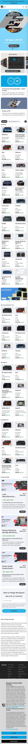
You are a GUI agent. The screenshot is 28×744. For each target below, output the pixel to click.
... (25, 121)
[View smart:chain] (7, 200)
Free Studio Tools (22, 667)
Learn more (14, 3)
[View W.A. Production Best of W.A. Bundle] (21, 183)
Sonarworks (19, 281)
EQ (2, 226)
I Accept (14, 733)
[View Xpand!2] (21, 403)
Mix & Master (18, 155)
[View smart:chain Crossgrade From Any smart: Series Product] (7, 385)
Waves (18, 156)
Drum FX (4, 244)
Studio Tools (11, 667)
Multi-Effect (4, 190)
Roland (4, 174)
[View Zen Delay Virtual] (21, 328)
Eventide (5, 227)
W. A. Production (20, 192)
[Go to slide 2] (12, 48)
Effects (9, 669)
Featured (4, 121)
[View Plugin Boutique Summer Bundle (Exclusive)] (21, 129)
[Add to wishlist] (11, 128)
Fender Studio (20, 245)
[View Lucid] (7, 254)
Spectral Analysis (5, 137)
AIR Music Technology (21, 412)
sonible (4, 209)
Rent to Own (21, 678)
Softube (4, 281)
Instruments (11, 664)
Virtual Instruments (6, 410)
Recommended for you (14, 121)
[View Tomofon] (21, 200)
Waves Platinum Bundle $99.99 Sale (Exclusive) (10, 531)
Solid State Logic (20, 227)
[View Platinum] (21, 147)
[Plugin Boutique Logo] (2, 7)
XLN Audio (5, 245)
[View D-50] (7, 165)
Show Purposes (14, 741)
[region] (14, 711)
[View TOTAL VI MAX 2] (21, 165)
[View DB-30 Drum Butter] (7, 236)
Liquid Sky (19, 337)
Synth (3, 155)
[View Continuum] (21, 254)
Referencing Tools (19, 279)
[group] (7, 134)
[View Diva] (7, 147)
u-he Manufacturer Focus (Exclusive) (9, 495)
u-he (4, 156)
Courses (20, 669)
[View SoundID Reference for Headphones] (21, 272)
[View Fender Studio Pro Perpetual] (21, 236)
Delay (16, 226)
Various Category (19, 137)
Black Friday (21, 671)
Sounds (9, 671)
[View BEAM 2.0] (7, 183)
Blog (9, 676)
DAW (16, 244)
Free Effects (21, 664)
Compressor (4, 279)
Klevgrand (19, 209)
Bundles (10, 674)
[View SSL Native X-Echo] (21, 218)
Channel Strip (5, 208)
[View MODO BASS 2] (7, 403)
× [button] (26, 2)
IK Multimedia (20, 174)
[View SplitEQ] (7, 218)
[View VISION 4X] (7, 129)
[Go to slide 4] (15, 48)
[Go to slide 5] (16, 48)
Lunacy (4, 192)
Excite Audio (5, 138)
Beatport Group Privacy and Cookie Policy (15, 706)
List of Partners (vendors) (12, 729)
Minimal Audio (6, 263)
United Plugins (20, 263)
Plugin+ (20, 676)
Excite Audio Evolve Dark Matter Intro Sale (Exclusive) (9, 567)
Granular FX (4, 261)
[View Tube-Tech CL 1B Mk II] (7, 272)
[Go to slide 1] (11, 48)
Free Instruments (12, 678)
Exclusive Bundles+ (21, 138)
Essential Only (14, 737)
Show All (25, 477)
